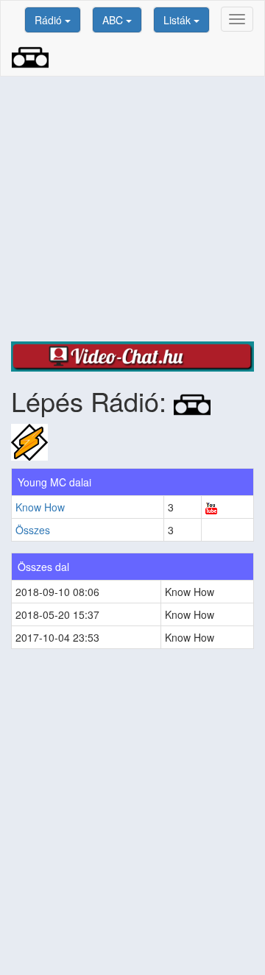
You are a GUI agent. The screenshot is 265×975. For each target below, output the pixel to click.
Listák (178, 20)
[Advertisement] (132, 209)
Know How (40, 507)
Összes (32, 529)
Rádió (50, 20)
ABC (114, 20)
